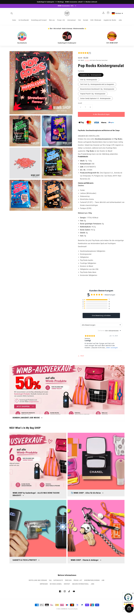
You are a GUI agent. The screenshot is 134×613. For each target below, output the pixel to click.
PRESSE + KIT (78, 580)
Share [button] (82, 356)
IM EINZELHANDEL (56, 584)
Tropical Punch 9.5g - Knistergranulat (92, 94)
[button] (11, 13)
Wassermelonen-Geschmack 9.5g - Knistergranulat (97, 89)
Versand (87, 60)
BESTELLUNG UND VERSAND (38, 580)
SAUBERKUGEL (64, 608)
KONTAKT (67, 584)
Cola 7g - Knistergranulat (88, 79)
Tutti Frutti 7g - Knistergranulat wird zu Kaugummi (97, 84)
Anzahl (80, 103)
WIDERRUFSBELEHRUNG (92, 580)
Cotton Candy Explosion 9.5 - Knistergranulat (95, 98)
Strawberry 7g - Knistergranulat (90, 75)
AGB (103, 580)
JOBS (92, 584)
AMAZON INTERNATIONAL (80, 584)
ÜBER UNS (68, 580)
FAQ (50, 580)
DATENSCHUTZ (58, 580)
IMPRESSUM (44, 584)
